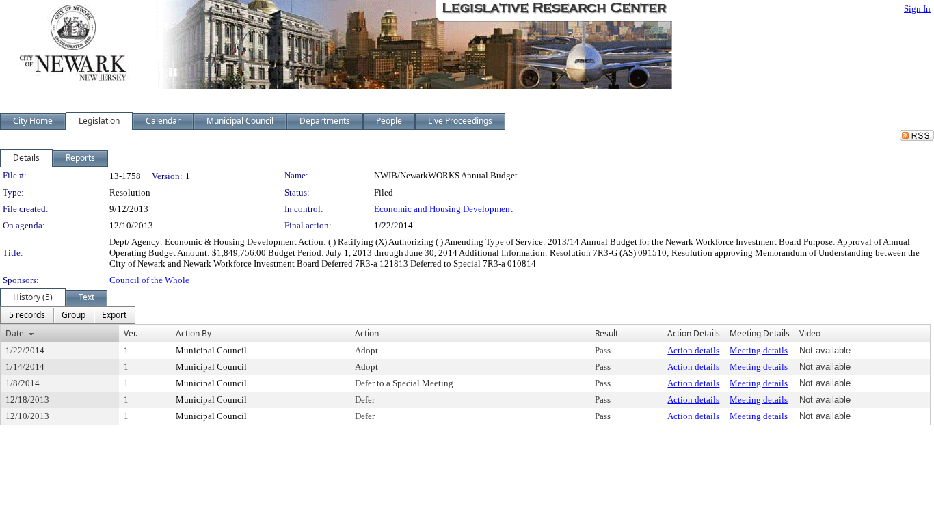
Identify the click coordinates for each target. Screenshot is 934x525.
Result (606, 333)
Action (367, 333)
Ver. (130, 333)
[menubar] (67, 315)
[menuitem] (27, 315)
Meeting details (759, 350)
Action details (693, 350)
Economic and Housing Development (443, 209)
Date (14, 333)
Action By (193, 333)
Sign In (917, 8)
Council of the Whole (149, 280)
